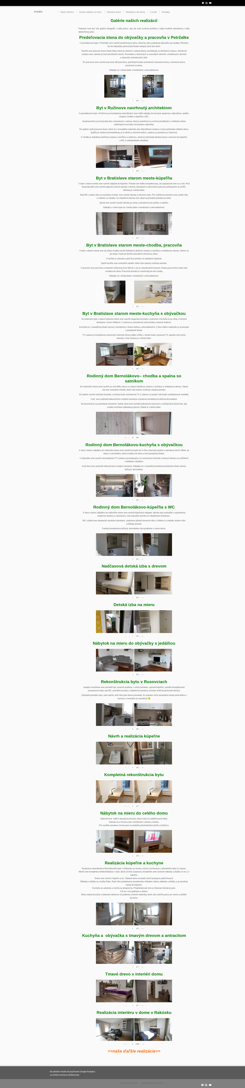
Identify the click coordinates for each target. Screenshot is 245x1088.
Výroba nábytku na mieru (90, 12)
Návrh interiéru (67, 12)
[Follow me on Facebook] (204, 3)
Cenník (153, 12)
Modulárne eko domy (135, 12)
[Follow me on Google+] (207, 3)
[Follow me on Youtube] (211, 3)
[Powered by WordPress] (139, 1083)
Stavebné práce (114, 12)
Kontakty (166, 12)
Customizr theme (158, 1083)
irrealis (38, 11)
